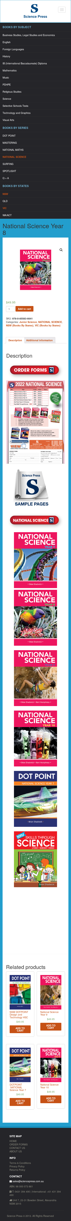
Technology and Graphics (17, 113)
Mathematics (10, 70)
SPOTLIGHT (9, 171)
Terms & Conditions (20, 1163)
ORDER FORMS (18, 1144)
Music (6, 77)
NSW (5, 194)
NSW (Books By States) (19, 325)
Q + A (6, 178)
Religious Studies (12, 91)
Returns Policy (17, 1169)
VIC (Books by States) (47, 325)
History (6, 56)
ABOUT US (15, 1151)
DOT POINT (9, 135)
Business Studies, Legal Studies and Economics (29, 35)
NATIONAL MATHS (13, 149)
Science (7, 98)
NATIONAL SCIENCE (14, 157)
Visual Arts (8, 120)
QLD (5, 201)
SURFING (8, 164)
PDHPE (7, 84)
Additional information (39, 340)
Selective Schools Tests (15, 105)
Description (15, 340)
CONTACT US (17, 1148)
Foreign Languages (13, 49)
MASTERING (10, 142)
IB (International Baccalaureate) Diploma (25, 63)
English (7, 42)
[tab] (15, 340)
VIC (5, 208)
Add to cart (24, 309)
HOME (13, 1141)
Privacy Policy (16, 1166)
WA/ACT (7, 215)
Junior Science (28, 322)
